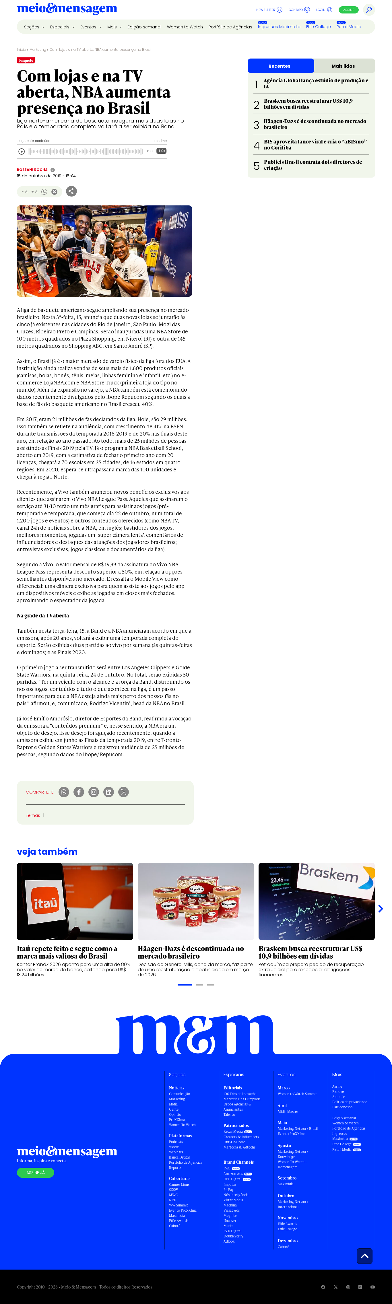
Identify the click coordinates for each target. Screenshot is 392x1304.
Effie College (318, 27)
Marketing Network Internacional (293, 1204)
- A (24, 191)
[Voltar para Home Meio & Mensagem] (67, 10)
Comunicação (179, 1093)
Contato (296, 9)
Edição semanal (144, 27)
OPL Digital (232, 1179)
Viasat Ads (232, 1210)
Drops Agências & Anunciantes (237, 1107)
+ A (34, 191)
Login (320, 9)
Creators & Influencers (241, 1136)
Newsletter (265, 9)
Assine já (35, 1172)
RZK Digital (232, 1231)
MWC (173, 1194)
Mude (228, 1225)
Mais (112, 27)
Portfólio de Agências (230, 27)
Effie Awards (178, 1220)
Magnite (230, 1215)
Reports (175, 1167)
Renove (338, 1091)
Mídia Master (288, 1111)
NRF (172, 1200)
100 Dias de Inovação (240, 1093)
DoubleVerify (233, 1236)
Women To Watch (182, 1124)
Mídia (173, 1104)
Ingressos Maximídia (279, 27)
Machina (230, 1205)
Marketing (38, 49)
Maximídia (177, 1215)
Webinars (176, 1152)
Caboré (174, 1225)
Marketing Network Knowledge (293, 1154)
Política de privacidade (349, 1101)
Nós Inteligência (236, 1194)
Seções (32, 27)
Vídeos (174, 1146)
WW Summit (178, 1205)
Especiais (60, 27)
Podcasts (176, 1141)
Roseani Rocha (32, 169)
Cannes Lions (179, 1184)
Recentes (279, 66)
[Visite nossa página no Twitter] (336, 1287)
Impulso (230, 1184)
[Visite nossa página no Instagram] (348, 1287)
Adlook (229, 1241)
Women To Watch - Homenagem (292, 1164)
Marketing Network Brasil (298, 1128)
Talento (229, 1114)
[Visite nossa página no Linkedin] (360, 1287)
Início (21, 49)
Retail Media (349, 27)
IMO (227, 1168)
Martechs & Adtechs (239, 1147)
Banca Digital (179, 1157)
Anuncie (338, 1096)
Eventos (89, 27)
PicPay (229, 1189)
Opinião (175, 1114)
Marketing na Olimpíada (242, 1099)
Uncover (230, 1220)
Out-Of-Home (234, 1142)
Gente (173, 1109)
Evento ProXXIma (183, 1210)
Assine (348, 9)
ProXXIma (177, 1119)
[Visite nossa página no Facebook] (323, 1287)
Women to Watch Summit (297, 1093)
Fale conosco (342, 1107)
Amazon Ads (233, 1173)
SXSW (173, 1189)
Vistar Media (233, 1200)
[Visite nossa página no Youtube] (372, 1287)
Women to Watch (185, 27)
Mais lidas (343, 66)
